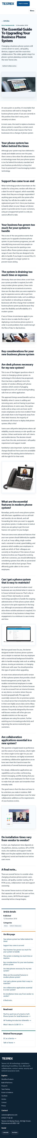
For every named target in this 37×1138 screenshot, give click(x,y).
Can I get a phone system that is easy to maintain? (17, 982)
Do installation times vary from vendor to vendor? (18, 995)
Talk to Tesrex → (9, 1043)
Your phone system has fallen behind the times (18, 940)
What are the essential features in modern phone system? (15, 976)
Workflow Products (7, 1079)
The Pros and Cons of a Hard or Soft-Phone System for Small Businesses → (16, 1015)
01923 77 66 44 (6, 1118)
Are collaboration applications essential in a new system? (17, 989)
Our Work (4, 1096)
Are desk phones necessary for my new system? (17, 970)
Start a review (23, 3)
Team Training (5, 1089)
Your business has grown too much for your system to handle (17, 951)
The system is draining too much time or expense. (17, 957)
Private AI (4, 1086)
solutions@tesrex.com (9, 1115)
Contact (4, 1102)
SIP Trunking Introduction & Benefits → (17, 1020)
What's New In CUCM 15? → (13, 1025)
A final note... (8, 1000)
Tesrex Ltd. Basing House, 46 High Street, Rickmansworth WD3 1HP (16, 1122)
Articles (3, 1099)
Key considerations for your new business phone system (18, 963)
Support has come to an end (13, 945)
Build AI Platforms (6, 1083)
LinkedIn (5, 1132)
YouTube (14, 1132)
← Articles (5, 21)
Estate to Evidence (7, 1092)
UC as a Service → (9, 1038)
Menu (32, 11)
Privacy (3, 1106)
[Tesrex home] (8, 3)
